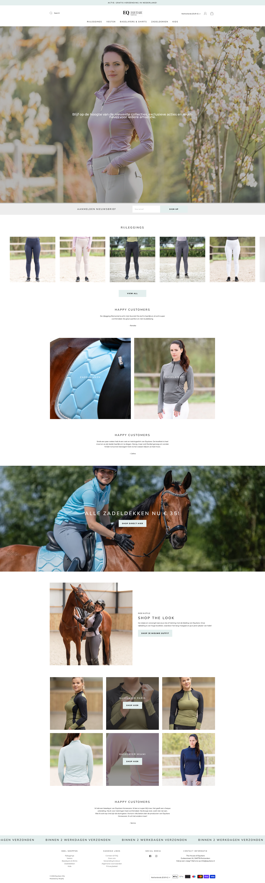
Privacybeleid (111, 866)
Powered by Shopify (57, 879)
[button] (255, 262)
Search (57, 13)
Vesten (111, 22)
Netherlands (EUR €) (190, 14)
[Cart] (212, 14)
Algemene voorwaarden (112, 864)
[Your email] (146, 209)
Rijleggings (94, 22)
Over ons (112, 858)
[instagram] (156, 856)
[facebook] (150, 856)
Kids (175, 22)
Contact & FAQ (112, 856)
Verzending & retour (112, 861)
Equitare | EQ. (60, 876)
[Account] (205, 14)
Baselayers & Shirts (133, 22)
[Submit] (53, 13)
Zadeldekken (159, 22)
